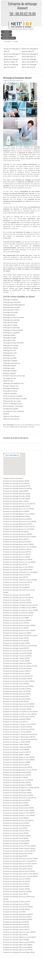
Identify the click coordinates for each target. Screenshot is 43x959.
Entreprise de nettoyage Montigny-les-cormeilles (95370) (21, 787)
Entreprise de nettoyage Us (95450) (14, 912)
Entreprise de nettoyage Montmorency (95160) (18, 795)
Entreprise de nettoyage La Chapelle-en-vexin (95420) (20, 711)
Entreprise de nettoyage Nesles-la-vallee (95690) (18, 810)
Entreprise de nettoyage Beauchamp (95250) (17, 519)
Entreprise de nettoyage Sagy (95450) (15, 856)
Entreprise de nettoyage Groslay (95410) (16, 683)
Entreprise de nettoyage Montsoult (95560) (16, 800)
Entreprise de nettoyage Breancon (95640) (16, 557)
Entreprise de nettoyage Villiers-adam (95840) (17, 945)
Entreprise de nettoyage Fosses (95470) (16, 648)
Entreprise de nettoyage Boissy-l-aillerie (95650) (18, 544)
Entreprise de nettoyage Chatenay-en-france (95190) (20, 580)
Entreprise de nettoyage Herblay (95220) (16, 696)
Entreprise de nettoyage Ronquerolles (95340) (18, 853)
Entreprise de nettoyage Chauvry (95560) (16, 587)
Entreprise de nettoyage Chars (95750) (15, 577)
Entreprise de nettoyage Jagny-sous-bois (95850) (19, 704)
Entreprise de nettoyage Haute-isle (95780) (17, 691)
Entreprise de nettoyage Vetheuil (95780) (16, 927)
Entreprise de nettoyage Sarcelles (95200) (16, 889)
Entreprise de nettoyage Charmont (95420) (16, 575)
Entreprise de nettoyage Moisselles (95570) (17, 782)
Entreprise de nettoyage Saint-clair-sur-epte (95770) (19, 861)
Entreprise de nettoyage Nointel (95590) (16, 818)
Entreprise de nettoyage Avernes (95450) (16, 511)
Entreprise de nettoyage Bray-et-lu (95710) (16, 554)
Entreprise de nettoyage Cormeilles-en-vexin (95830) (20, 607)
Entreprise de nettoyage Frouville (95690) (16, 661)
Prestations (6, 35)
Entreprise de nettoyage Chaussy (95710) (16, 585)
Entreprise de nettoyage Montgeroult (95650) (17, 785)
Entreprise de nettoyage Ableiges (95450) (16, 481)
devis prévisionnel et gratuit (12, 286)
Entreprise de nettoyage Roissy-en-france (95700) (19, 851)
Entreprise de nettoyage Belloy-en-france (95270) (19, 526)
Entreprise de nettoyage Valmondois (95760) (17, 917)
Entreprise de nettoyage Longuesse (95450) (17, 747)
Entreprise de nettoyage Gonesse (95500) (16, 673)
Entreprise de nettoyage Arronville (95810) (16, 498)
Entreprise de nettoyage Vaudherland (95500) (17, 919)
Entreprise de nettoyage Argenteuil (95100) (16, 493)
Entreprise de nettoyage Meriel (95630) (15, 777)
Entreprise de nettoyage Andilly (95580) (15, 491)
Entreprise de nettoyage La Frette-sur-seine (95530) (19, 714)
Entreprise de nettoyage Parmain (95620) (16, 830)
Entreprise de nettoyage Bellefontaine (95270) (17, 524)
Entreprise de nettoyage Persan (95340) (16, 833)
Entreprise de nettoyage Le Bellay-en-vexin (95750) (19, 724)
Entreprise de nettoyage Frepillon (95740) (16, 658)
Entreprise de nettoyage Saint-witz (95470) (16, 881)
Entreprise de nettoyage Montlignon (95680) (17, 790)
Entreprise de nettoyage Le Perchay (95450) (17, 732)
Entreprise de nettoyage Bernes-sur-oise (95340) (18, 529)
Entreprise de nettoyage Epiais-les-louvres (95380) (19, 630)
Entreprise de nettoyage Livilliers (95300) (16, 744)
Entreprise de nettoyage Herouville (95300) (16, 699)
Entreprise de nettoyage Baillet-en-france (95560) (19, 514)
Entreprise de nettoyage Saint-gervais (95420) (17, 866)
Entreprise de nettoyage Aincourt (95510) (16, 483)
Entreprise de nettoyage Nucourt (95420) (16, 823)
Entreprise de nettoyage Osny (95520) (15, 828)
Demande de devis (8, 38)
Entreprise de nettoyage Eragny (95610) (16, 638)
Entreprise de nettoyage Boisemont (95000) (17, 542)
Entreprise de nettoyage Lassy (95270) (15, 721)
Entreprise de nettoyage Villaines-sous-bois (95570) (19, 937)
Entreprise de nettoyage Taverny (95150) (16, 904)
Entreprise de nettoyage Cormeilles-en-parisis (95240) (20, 605)
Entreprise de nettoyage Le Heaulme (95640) (17, 727)
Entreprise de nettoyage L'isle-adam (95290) (17, 709)
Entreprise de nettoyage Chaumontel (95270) (17, 582)
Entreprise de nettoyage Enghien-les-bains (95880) (19, 625)
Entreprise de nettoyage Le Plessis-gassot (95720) (19, 737)
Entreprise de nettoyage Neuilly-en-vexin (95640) (18, 813)
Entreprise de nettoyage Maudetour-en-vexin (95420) (20, 770)
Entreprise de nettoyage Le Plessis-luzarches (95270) (20, 739)
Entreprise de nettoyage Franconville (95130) (17, 651)
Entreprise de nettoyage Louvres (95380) (16, 749)
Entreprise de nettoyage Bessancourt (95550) (17, 534)
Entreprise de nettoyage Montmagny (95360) (17, 792)
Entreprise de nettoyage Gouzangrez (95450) (17, 678)
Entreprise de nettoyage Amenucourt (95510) (17, 488)
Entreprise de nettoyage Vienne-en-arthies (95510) (19, 932)
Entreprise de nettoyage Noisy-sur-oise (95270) (18, 820)
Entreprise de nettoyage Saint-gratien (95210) (17, 868)
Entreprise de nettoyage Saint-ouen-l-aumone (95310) (20, 876)
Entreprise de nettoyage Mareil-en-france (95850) (19, 760)
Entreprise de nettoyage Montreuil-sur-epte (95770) (19, 798)
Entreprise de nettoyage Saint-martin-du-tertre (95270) (20, 874)
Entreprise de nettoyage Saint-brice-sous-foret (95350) (20, 858)
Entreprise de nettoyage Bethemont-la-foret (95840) (19, 536)
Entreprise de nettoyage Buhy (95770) (15, 564)
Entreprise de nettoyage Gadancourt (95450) (17, 663)
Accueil (6, 32)
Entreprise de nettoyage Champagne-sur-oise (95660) (20, 572)
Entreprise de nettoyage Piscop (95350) (15, 838)
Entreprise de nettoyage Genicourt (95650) (16, 671)
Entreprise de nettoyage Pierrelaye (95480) (17, 836)
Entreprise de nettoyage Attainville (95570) (16, 506)
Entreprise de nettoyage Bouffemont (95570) (17, 549)
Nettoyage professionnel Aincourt (17, 77)
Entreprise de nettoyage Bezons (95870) (16, 539)
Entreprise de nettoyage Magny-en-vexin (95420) (18, 757)
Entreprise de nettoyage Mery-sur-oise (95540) (18, 780)
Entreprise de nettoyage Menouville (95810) (17, 772)
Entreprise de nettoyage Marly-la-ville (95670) (17, 767)
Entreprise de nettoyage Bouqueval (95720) (17, 552)
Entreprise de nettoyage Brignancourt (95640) (17, 559)
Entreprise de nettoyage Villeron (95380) (16, 939)
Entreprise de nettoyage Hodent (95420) (16, 701)
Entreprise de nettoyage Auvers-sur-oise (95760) (18, 509)
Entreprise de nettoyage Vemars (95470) (16, 924)
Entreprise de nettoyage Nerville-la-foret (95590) (18, 808)
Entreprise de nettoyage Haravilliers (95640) (17, 689)
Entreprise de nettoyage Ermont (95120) (16, 640)
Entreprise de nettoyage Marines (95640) (16, 765)
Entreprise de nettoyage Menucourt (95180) (17, 775)
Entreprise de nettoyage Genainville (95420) (17, 668)
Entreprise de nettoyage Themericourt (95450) (18, 907)
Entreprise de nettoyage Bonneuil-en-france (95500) (19, 547)
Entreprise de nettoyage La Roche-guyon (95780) (19, 716)
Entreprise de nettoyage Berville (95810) (16, 531)
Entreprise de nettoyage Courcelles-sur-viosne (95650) (20, 610)
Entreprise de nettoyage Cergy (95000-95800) (17, 569)
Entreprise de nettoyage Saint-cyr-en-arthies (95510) (20, 863)
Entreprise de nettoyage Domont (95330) (16, 618)
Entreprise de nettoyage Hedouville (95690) (17, 694)
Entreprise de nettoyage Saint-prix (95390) (16, 879)
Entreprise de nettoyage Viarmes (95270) (16, 929)
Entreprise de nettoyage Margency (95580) (16, 762)
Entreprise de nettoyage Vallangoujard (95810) (18, 914)
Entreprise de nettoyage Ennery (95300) (16, 628)
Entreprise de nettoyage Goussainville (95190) (18, 676)
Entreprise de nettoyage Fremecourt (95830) (17, 656)
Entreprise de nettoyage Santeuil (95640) (16, 886)
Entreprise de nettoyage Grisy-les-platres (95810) (19, 681)
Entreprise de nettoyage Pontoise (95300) (16, 841)
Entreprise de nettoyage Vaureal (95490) (16, 922)
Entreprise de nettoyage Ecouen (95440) (16, 623)
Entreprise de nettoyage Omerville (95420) (16, 825)
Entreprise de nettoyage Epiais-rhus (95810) (17, 633)
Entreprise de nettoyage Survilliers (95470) (16, 901)
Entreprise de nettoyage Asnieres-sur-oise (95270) (19, 504)
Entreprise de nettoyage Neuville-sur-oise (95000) (19, 815)
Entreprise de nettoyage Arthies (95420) (15, 501)
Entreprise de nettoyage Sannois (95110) (16, 884)
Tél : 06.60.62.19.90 (22, 13)
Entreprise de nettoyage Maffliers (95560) (16, 754)
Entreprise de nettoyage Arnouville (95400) (16, 496)
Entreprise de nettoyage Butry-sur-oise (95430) (18, 567)
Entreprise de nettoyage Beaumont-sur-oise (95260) (19, 521)
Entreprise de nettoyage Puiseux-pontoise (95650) (19, 848)
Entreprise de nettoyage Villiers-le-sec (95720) (18, 950)
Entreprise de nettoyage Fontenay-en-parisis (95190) (20, 645)
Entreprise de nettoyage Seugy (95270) (15, 894)
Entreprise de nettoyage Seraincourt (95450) (17, 891)
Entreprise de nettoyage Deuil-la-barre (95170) (18, 615)
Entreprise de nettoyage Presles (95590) (16, 843)
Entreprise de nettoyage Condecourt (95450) (17, 602)
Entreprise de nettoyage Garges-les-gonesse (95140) (20, 666)
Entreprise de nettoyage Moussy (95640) (16, 805)
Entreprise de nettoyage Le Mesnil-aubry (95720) (18, 729)
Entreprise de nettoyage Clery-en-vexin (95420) (18, 597)
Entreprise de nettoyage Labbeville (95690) (17, 719)
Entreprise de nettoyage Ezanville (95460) (16, 643)
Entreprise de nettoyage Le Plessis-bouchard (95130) (20, 734)
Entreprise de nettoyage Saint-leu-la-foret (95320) (19, 871)
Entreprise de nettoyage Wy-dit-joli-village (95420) (19, 952)
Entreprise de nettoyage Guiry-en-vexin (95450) (18, 686)
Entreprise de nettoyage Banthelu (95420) (16, 516)
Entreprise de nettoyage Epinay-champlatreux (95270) (20, 635)
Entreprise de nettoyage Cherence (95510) (16, 595)
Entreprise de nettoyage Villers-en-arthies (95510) (19, 942)
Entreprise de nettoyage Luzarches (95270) (17, 752)
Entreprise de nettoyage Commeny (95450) (17, 600)
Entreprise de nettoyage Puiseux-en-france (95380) (19, 846)
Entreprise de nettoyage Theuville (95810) (16, 909)
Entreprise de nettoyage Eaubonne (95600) (17, 620)
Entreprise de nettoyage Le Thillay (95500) (16, 742)
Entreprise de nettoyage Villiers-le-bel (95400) (17, 947)
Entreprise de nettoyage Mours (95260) (15, 803)
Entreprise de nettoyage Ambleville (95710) (16, 486)
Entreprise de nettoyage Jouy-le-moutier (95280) (18, 706)
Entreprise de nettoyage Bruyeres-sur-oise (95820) (19, 562)
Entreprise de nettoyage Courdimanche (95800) (18, 613)
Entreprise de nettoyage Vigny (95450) (15, 934)
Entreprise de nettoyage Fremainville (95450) (17, 653)
